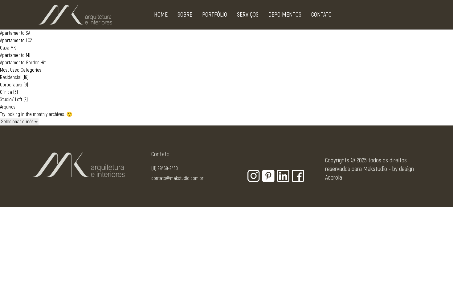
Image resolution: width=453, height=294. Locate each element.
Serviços (248, 14)
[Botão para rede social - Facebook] (298, 176)
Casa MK (8, 48)
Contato (321, 14)
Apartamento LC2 (16, 41)
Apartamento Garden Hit (23, 63)
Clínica (6, 92)
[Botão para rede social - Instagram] (253, 176)
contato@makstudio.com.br (177, 178)
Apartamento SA (15, 33)
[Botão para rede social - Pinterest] (268, 176)
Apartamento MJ (15, 55)
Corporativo (11, 85)
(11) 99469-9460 (164, 168)
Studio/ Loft (11, 100)
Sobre (185, 14)
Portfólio (214, 14)
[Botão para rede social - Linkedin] (283, 176)
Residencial (10, 77)
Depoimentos (284, 14)
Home (161, 14)
